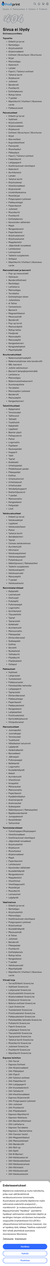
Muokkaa (25, 1260)
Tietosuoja (8, 1238)
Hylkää (25, 1253)
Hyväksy (25, 1246)
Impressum (20, 1238)
